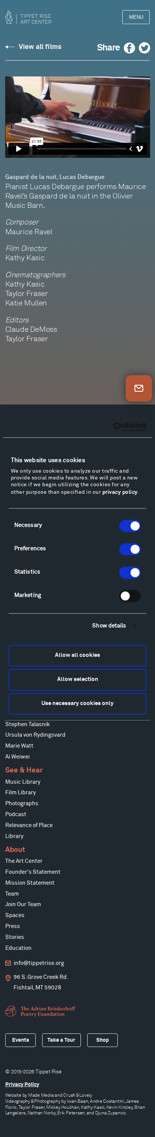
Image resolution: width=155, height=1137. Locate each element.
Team (12, 894)
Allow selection (77, 679)
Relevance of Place (29, 825)
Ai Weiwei (17, 757)
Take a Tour (61, 1040)
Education (18, 948)
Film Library (20, 792)
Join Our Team (23, 904)
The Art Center (24, 861)
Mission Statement (30, 883)
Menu (136, 17)
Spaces (14, 915)
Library (14, 836)
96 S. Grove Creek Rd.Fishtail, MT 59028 (41, 982)
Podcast (15, 814)
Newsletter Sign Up (139, 388)
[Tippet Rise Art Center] (28, 17)
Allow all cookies (77, 655)
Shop (102, 1040)
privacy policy (120, 492)
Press (12, 926)
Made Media (41, 1095)
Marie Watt (19, 746)
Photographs (21, 803)
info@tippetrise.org (39, 963)
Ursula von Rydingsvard (35, 735)
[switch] (130, 549)
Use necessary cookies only (77, 704)
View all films (40, 47)
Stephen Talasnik (27, 724)
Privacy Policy (22, 1084)
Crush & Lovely (77, 1095)
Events (20, 1040)
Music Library (22, 782)
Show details (109, 626)
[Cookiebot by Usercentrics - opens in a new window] (113, 427)
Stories (14, 937)
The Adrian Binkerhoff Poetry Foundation (41, 1011)
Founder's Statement (33, 872)
